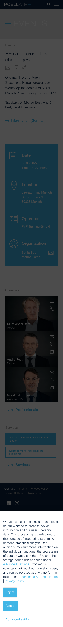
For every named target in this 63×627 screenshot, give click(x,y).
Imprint (54, 577)
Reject (10, 592)
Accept (10, 605)
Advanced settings (19, 619)
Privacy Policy (14, 581)
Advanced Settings (16, 564)
